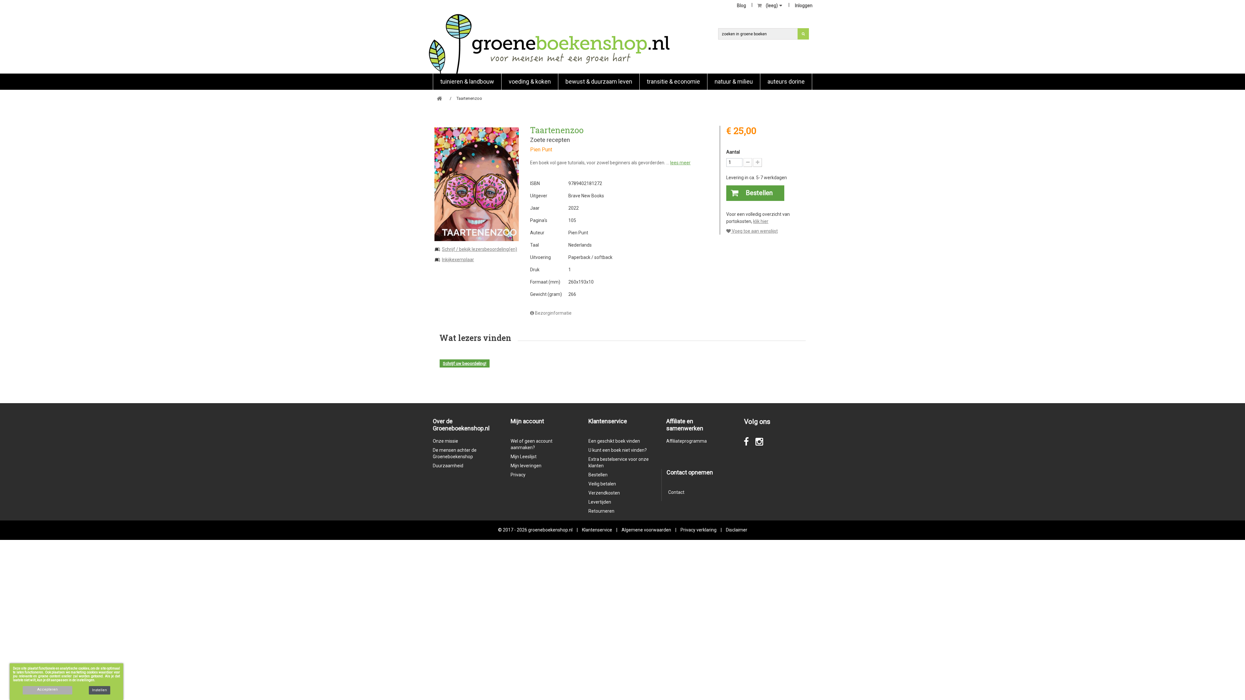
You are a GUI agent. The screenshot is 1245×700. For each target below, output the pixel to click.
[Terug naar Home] (439, 99)
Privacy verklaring (699, 529)
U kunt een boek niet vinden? (617, 450)
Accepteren (47, 689)
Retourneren (601, 511)
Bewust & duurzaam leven (598, 81)
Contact (676, 492)
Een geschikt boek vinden (614, 441)
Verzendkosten (604, 493)
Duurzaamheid (448, 465)
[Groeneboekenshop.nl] (549, 44)
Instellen (99, 690)
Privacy (518, 474)
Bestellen (598, 474)
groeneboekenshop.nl (551, 529)
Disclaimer (736, 529)
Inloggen (803, 5)
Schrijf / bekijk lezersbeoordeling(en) (479, 249)
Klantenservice (597, 529)
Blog (741, 5)
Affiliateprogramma (686, 441)
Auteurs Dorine (786, 81)
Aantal (733, 152)
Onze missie (445, 441)
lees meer (680, 162)
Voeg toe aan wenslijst (754, 231)
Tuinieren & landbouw (467, 81)
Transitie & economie (673, 81)
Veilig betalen (602, 483)
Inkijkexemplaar (458, 259)
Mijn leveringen (526, 465)
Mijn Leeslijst (524, 456)
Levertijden (599, 502)
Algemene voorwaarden (646, 529)
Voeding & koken (530, 81)
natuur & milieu (734, 81)
